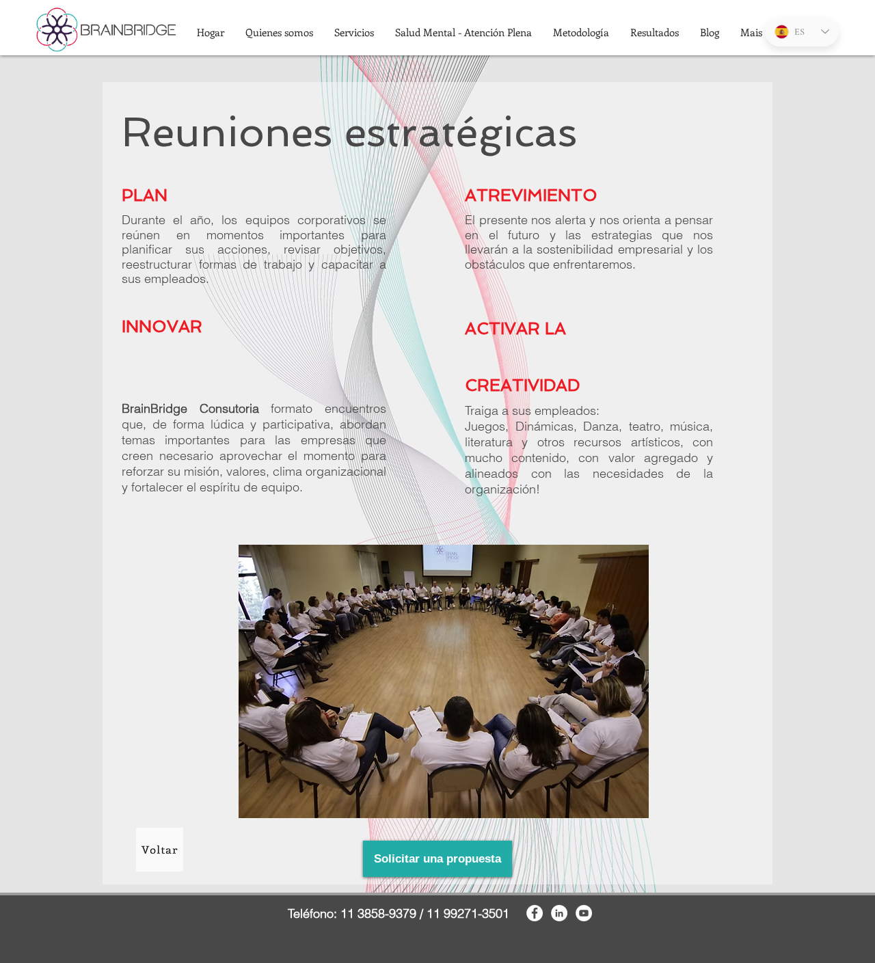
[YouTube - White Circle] (584, 913)
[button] (278, 32)
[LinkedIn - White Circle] (559, 913)
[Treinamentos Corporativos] (159, 849)
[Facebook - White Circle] (534, 913)
